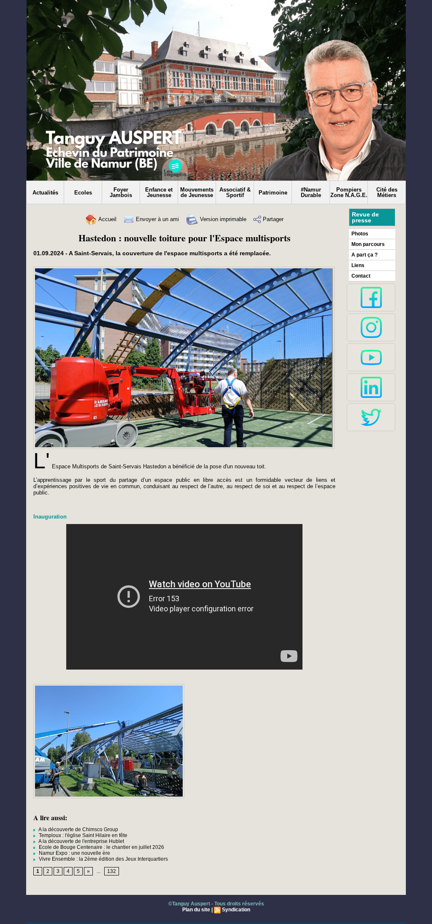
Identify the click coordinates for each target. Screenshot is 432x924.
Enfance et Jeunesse (159, 192)
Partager (272, 219)
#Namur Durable (311, 192)
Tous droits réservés (239, 904)
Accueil (106, 219)
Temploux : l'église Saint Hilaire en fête (82, 835)
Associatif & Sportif (235, 192)
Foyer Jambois (121, 192)
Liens (357, 265)
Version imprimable (222, 219)
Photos (359, 234)
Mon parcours (368, 244)
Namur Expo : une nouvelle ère (74, 853)
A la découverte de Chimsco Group (78, 829)
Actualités (45, 192)
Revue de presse (365, 217)
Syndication (236, 910)
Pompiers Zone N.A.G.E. (348, 192)
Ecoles (83, 192)
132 (111, 871)
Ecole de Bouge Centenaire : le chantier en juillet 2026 (101, 847)
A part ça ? (364, 255)
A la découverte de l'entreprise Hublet (81, 841)
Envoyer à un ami (156, 219)
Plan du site (196, 910)
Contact (360, 276)
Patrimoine (273, 192)
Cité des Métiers (386, 192)
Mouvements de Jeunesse (196, 192)
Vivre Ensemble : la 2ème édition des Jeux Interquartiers (103, 859)
